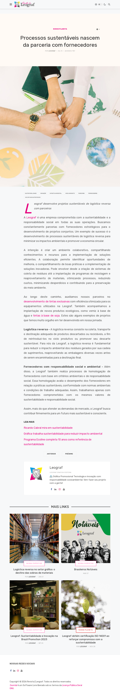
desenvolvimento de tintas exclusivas (47, 301)
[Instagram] (59, 489)
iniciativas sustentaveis (32, 197)
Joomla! (13, 685)
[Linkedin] (55, 489)
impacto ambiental (56, 193)
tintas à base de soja (46, 315)
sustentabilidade (30, 193)
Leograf (31, 217)
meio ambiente (70, 193)
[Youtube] (63, 489)
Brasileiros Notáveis (85, 569)
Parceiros (81, 193)
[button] (11, 4)
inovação (43, 193)
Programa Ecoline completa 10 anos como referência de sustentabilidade (57, 442)
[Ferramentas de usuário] (98, 29)
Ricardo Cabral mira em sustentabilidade (48, 427)
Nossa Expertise (34, 563)
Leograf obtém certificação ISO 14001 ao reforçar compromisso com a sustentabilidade (85, 639)
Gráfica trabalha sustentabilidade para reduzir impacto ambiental (63, 433)
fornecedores (92, 193)
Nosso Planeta (86, 630)
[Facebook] (51, 489)
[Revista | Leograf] (24, 4)
